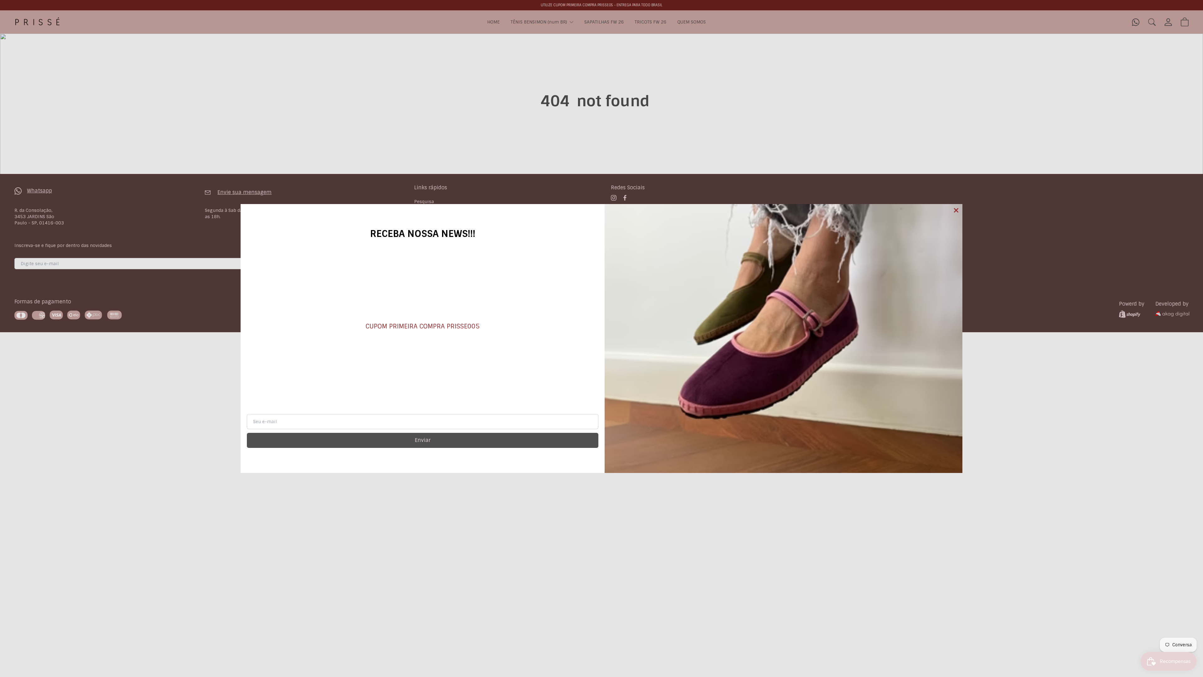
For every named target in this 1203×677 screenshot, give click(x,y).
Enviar (422, 440)
